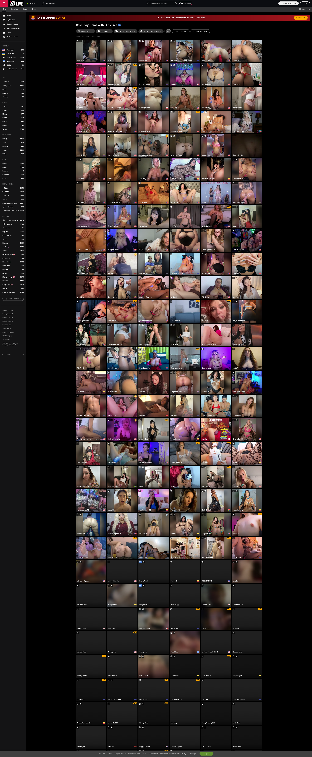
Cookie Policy (180, 754)
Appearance (85, 31)
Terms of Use (7, 328)
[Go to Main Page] (16, 3)
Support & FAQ (7, 310)
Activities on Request (151, 31)
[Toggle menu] (4, 3)
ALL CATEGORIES (15, 299)
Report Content (7, 317)
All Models (6, 339)
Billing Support (7, 314)
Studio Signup (7, 336)
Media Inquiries (7, 321)
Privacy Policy (7, 325)
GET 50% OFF (301, 18)
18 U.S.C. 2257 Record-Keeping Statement (10, 344)
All (168, 31)
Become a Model (8, 332)
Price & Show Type (126, 31)
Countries (104, 31)
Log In (305, 3)
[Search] (176, 3)
